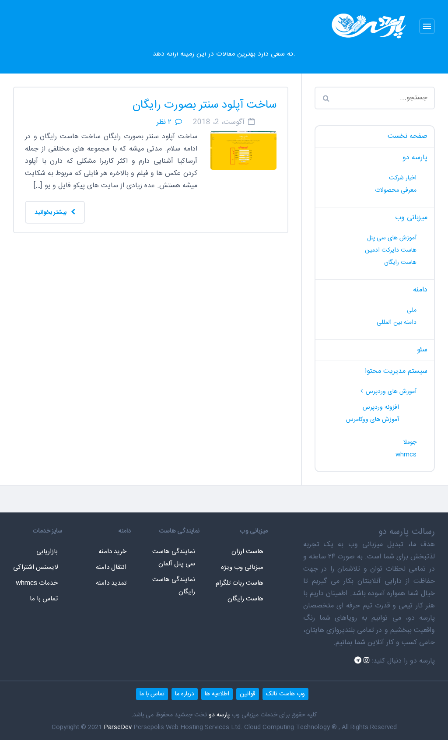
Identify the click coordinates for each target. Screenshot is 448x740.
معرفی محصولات (395, 190)
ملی (411, 310)
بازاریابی (47, 551)
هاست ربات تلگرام (239, 583)
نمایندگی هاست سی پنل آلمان (173, 557)
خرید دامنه (112, 551)
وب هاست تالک (285, 694)
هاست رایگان (400, 262)
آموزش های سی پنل (391, 238)
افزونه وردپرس (381, 407)
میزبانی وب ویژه (242, 567)
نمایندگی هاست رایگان (173, 585)
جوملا (409, 442)
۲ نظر (164, 122)
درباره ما (184, 694)
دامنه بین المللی (396, 322)
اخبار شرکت (402, 178)
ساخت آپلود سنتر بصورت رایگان (204, 105)
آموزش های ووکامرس (372, 419)
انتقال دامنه (111, 567)
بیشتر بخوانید (51, 212)
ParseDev (118, 727)
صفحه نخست (407, 136)
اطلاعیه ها (217, 694)
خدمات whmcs (37, 583)
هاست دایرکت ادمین (390, 250)
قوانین (248, 694)
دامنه (420, 290)
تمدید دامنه (111, 583)
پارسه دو (414, 158)
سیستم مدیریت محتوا (396, 371)
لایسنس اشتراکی (35, 567)
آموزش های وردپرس (391, 391)
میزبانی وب (411, 218)
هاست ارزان (247, 551)
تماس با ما (44, 598)
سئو (422, 350)
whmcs (406, 454)
